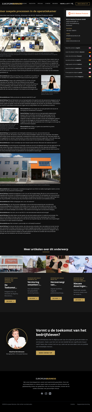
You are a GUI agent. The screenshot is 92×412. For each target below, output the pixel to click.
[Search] (72, 4)
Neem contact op (83, 3)
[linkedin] (50, 393)
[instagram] (46, 393)
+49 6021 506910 (71, 30)
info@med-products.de (73, 36)
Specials (40, 3)
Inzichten (32, 3)
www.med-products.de (73, 41)
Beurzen (55, 3)
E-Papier (47, 3)
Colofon (73, 404)
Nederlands (64, 3)
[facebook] (42, 393)
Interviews (23, 3)
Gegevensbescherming (83, 404)
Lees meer (9, 301)
